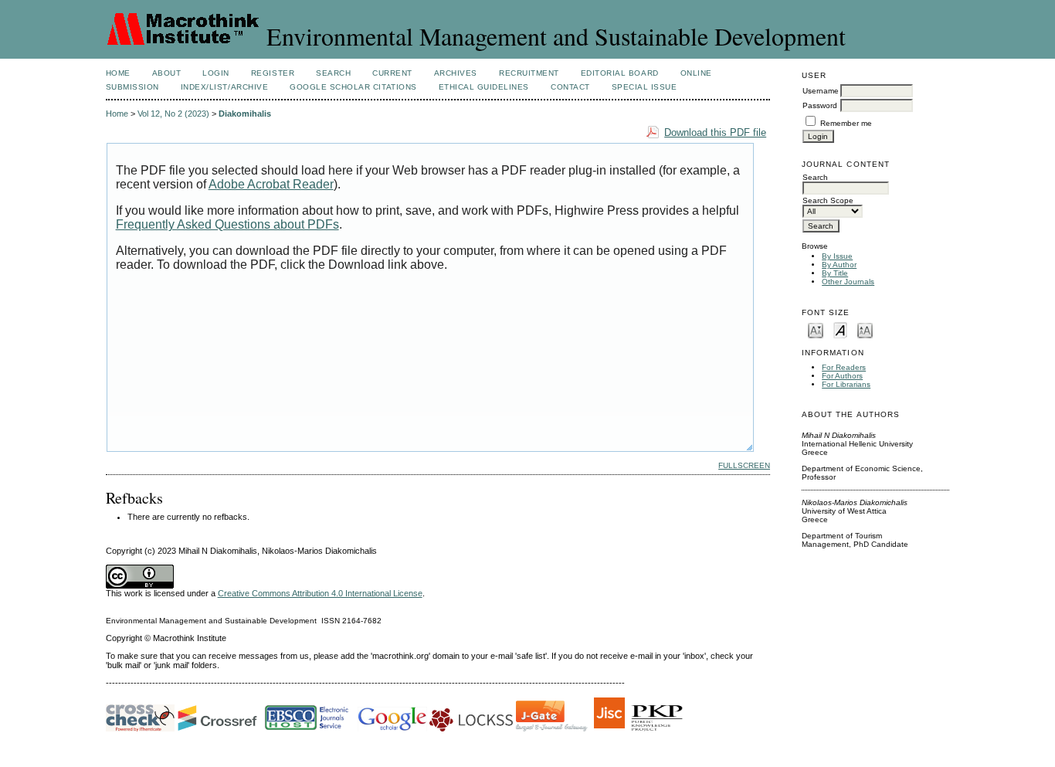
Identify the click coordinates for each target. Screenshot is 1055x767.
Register (272, 73)
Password (819, 105)
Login (215, 73)
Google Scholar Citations (353, 87)
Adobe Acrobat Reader (271, 184)
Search (333, 73)
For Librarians (846, 384)
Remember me (846, 123)
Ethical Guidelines (484, 87)
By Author (839, 264)
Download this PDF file (715, 132)
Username (820, 91)
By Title (835, 273)
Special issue (644, 87)
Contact (570, 87)
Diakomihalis (245, 113)
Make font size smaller (815, 329)
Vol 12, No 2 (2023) (173, 113)
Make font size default (840, 329)
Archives (455, 73)
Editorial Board (620, 73)
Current (392, 73)
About (166, 73)
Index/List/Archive (224, 87)
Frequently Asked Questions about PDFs (227, 224)
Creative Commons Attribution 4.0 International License (320, 593)
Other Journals (848, 281)
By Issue (837, 256)
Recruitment (529, 73)
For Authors (842, 376)
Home (118, 73)
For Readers (844, 367)
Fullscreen (744, 465)
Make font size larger (865, 329)
